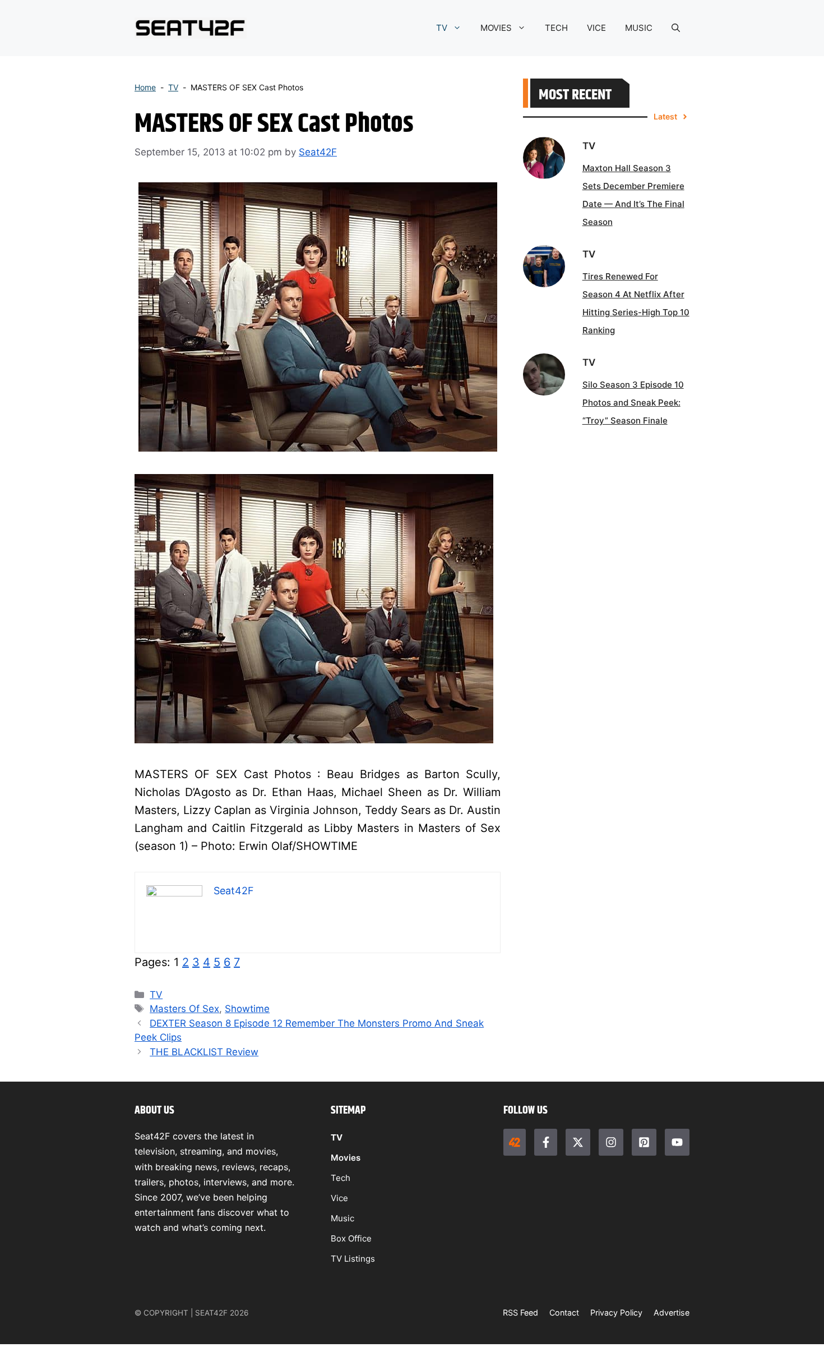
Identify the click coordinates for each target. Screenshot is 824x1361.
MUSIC (638, 27)
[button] (675, 28)
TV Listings (353, 1258)
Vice (339, 1198)
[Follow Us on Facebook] (545, 1142)
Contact (564, 1312)
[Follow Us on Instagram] (611, 1142)
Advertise (671, 1312)
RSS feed (520, 1312)
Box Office (351, 1238)
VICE (596, 27)
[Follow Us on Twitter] (578, 1142)
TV (441, 27)
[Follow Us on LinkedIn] (644, 1142)
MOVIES (496, 27)
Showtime (247, 1008)
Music (342, 1218)
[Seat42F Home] (514, 1142)
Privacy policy (616, 1312)
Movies (345, 1157)
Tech (340, 1178)
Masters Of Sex (184, 1008)
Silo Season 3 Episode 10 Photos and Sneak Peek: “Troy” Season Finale (633, 402)
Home (145, 87)
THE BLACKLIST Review (204, 1051)
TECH (556, 27)
